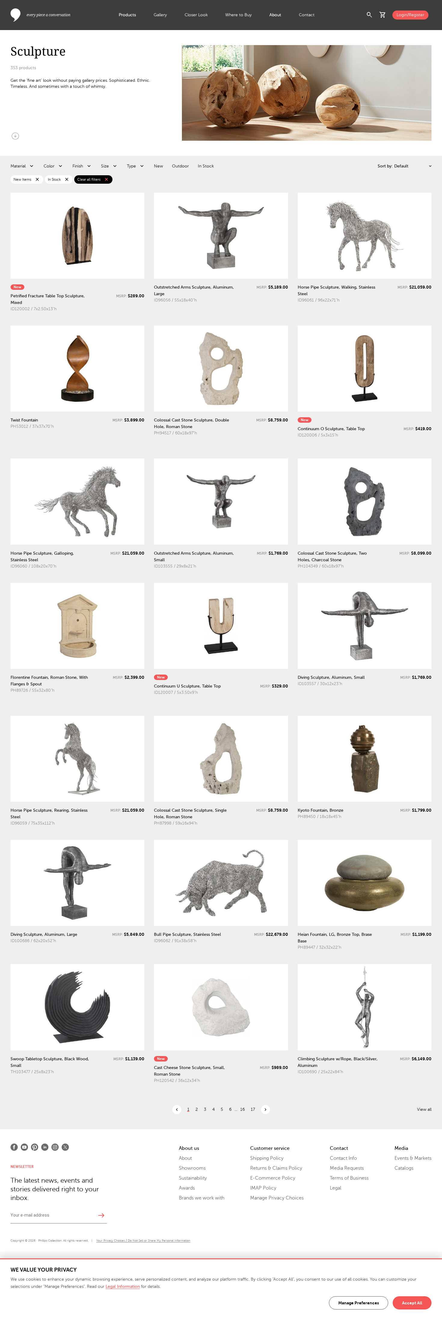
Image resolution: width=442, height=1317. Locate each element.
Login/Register (410, 15)
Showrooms (192, 1168)
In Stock (206, 166)
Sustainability (193, 1178)
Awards (187, 1188)
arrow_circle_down (15, 136)
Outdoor (180, 166)
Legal (335, 1188)
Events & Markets (412, 1158)
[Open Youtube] (24, 1147)
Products (127, 15)
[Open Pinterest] (34, 1147)
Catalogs (403, 1168)
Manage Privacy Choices (277, 1198)
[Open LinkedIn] (44, 1147)
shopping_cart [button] (382, 15)
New (158, 166)
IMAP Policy (263, 1188)
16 (242, 1109)
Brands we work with (201, 1198)
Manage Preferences (358, 1302)
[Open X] (65, 1147)
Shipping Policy (267, 1158)
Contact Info (343, 1158)
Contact (307, 15)
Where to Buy (238, 15)
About (275, 15)
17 (253, 1109)
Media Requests (347, 1168)
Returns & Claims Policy (276, 1168)
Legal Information (123, 1286)
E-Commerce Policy (272, 1178)
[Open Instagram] (55, 1147)
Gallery (160, 15)
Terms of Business (349, 1178)
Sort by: (385, 166)
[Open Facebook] (14, 1147)
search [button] (369, 15)
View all (424, 1109)
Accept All (412, 1302)
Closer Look (196, 15)
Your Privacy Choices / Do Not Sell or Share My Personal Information (143, 1240)
